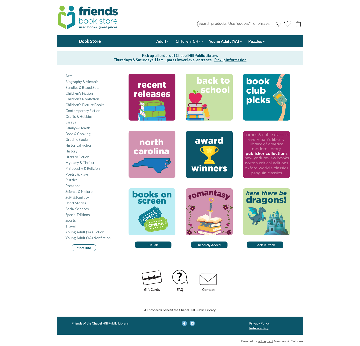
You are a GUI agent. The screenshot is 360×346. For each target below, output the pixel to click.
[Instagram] (192, 323)
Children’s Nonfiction (82, 99)
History (71, 151)
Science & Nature (78, 191)
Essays (70, 122)
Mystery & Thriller (80, 162)
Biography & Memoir (81, 81)
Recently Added (209, 245)
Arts (68, 76)
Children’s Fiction (79, 93)
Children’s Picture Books (84, 105)
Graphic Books (77, 139)
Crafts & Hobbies (78, 116)
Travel (70, 226)
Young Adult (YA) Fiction (84, 232)
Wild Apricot (265, 341)
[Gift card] (152, 281)
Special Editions (77, 215)
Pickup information (230, 60)
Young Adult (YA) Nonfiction (88, 238)
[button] (298, 24)
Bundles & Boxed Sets (82, 87)
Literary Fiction (77, 157)
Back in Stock (265, 245)
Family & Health (77, 128)
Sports (70, 220)
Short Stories (75, 203)
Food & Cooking (78, 134)
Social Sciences (77, 209)
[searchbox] (238, 24)
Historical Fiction (78, 145)
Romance (72, 186)
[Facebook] (184, 323)
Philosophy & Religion (82, 168)
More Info (83, 248)
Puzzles (71, 180)
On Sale (153, 245)
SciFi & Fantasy (77, 197)
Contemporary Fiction (82, 110)
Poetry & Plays (77, 174)
